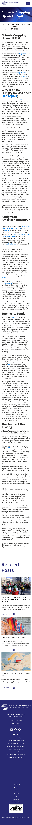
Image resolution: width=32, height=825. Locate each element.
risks (8, 365)
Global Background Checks (16, 740)
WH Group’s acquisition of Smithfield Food (15, 228)
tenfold (24, 76)
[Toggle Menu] (28, 3)
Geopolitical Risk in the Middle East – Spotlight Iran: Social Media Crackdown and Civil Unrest (15, 599)
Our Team (16, 793)
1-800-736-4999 (16, 725)
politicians (8, 283)
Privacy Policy (16, 802)
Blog (16, 790)
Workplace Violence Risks (16, 743)
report (13, 317)
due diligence (9, 448)
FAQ (16, 796)
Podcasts (16, 799)
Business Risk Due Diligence (16, 754)
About (16, 788)
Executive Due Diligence (16, 738)
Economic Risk (16, 752)
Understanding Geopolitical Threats (13, 637)
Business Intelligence (16, 749)
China (21, 100)
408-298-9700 (15, 723)
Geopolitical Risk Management (16, 746)
